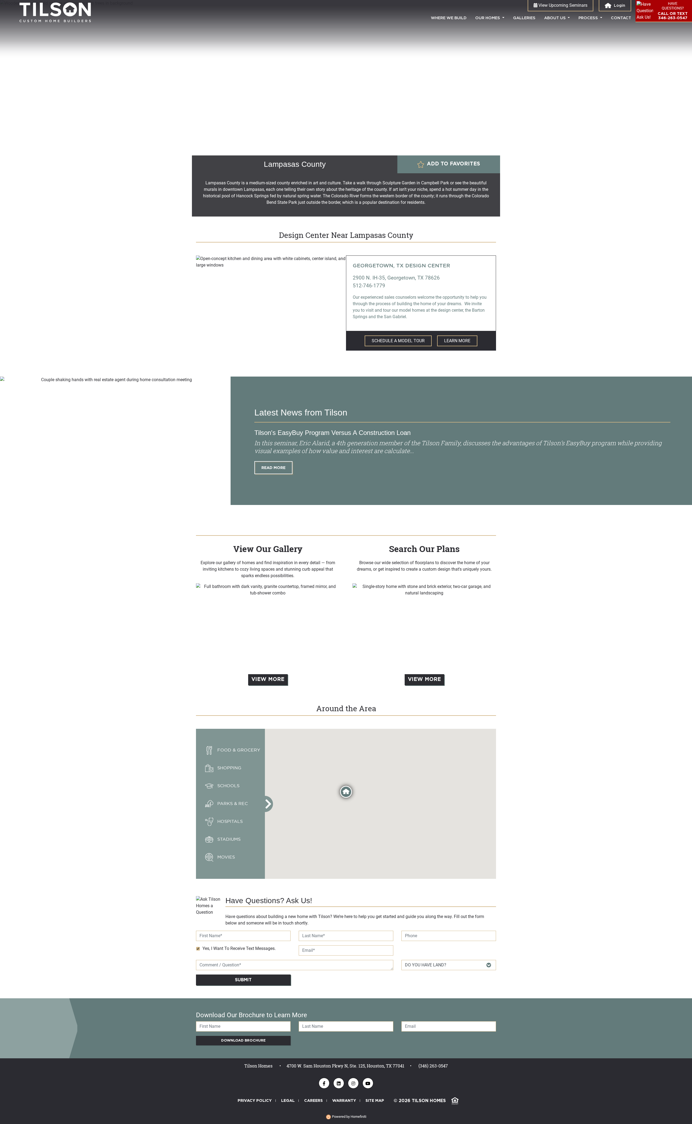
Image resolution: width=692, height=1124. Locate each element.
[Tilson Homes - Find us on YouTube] (368, 1083)
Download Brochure (243, 1040)
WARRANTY (344, 1101)
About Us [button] (555, 18)
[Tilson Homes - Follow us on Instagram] (353, 1083)
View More (267, 679)
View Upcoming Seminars (562, 5)
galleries (524, 18)
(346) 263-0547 (433, 1066)
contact (621, 18)
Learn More (457, 340)
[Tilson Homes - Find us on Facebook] (324, 1083)
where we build (451, 18)
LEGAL (288, 1101)
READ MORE (273, 468)
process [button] (588, 18)
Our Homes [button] (488, 18)
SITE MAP (374, 1101)
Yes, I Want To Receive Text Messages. (239, 948)
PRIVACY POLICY (255, 1101)
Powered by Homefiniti (348, 1117)
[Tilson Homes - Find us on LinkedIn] (338, 1083)
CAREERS (313, 1101)
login (619, 6)
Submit (243, 980)
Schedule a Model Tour (398, 340)
